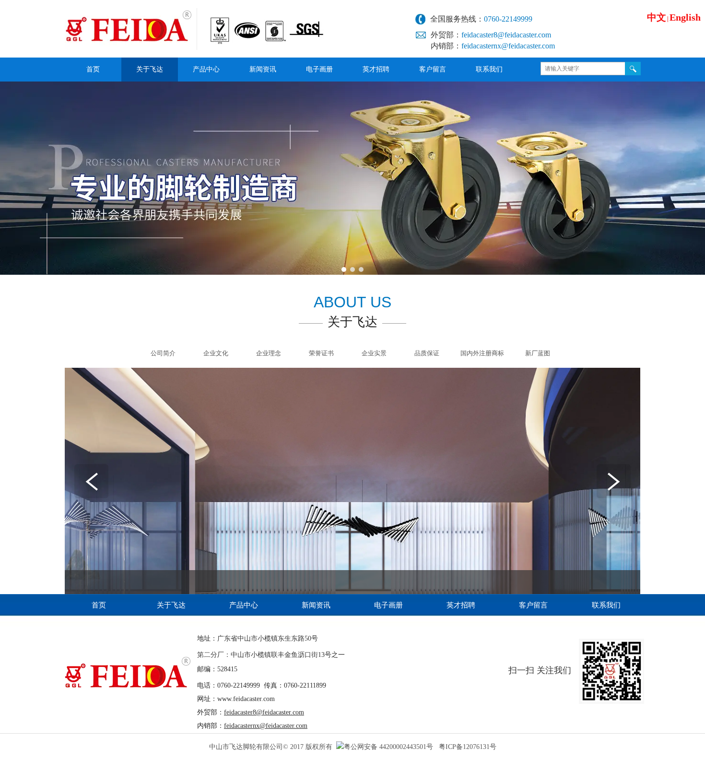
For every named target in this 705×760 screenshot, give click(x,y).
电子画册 (388, 605)
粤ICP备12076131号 (467, 746)
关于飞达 (171, 605)
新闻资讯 (316, 605)
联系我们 (606, 605)
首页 (99, 605)
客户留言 (533, 605)
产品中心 (243, 605)
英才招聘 (460, 605)
